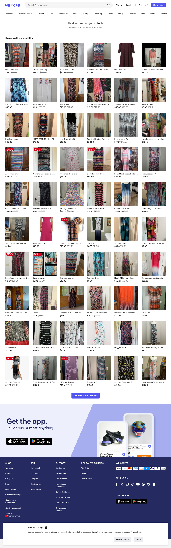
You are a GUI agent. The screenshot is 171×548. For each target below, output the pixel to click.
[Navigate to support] (118, 468)
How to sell (35, 468)
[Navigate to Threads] (148, 484)
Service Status (61, 478)
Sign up (119, 5)
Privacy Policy (136, 532)
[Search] (108, 5)
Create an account (13, 508)
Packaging (35, 473)
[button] (140, 5)
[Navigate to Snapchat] (154, 484)
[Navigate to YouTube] (138, 484)
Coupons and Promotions (11, 501)
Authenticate (36, 489)
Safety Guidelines (63, 492)
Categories (9, 478)
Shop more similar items (86, 395)
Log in (129, 5)
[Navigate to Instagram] (127, 484)
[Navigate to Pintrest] (143, 484)
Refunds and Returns (61, 509)
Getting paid (36, 484)
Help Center (61, 473)
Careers (84, 473)
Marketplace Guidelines (61, 485)
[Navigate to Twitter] (122, 484)
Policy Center (86, 478)
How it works (10, 489)
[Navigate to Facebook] (116, 484)
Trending (9, 468)
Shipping (34, 478)
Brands (8, 473)
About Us (85, 468)
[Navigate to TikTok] (132, 484)
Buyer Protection (63, 497)
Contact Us (60, 468)
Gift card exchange (13, 494)
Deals (7, 484)
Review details (122, 539)
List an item (158, 5)
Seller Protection (62, 502)
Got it (138, 539)
